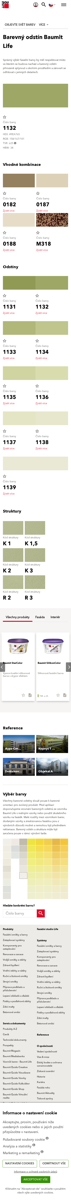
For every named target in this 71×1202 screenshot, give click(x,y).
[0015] (23, 848)
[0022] (31, 848)
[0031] (40, 842)
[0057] (56, 882)
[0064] (64, 862)
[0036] (40, 875)
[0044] (48, 862)
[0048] (48, 889)
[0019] (23, 875)
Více (42, 24)
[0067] (64, 882)
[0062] (64, 848)
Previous (3, 868)
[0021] (31, 842)
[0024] (31, 862)
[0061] (64, 842)
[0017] (23, 862)
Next (66, 667)
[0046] (48, 875)
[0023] (31, 855)
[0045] (48, 869)
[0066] (64, 875)
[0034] (40, 862)
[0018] (23, 869)
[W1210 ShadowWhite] (15, 848)
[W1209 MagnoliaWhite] (15, 842)
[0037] (40, 882)
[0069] (64, 895)
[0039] (40, 895)
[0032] (40, 848)
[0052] (56, 848)
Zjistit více (9, 211)
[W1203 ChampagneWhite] (7, 862)
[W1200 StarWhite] (7, 842)
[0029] (31, 895)
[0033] (40, 855)
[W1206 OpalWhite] (7, 882)
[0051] (56, 842)
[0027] (31, 882)
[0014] (23, 842)
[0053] (56, 855)
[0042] (48, 848)
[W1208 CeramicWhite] (7, 895)
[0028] (31, 889)
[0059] (56, 895)
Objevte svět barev (20, 24)
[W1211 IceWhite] (15, 855)
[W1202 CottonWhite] (7, 855)
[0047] (48, 882)
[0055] (56, 869)
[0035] (40, 869)
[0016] (23, 855)
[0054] (56, 862)
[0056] (56, 875)
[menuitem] (36, 4)
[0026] (31, 875)
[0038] (40, 889)
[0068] (64, 889)
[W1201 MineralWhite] (7, 848)
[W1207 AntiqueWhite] (7, 889)
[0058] (56, 889)
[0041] (48, 842)
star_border (4, 117)
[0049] (48, 895)
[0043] (48, 855)
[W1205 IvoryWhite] (7, 875)
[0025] (31, 869)
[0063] (64, 855)
